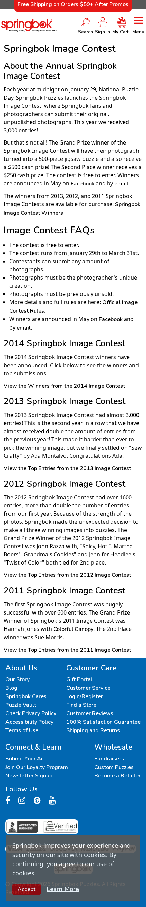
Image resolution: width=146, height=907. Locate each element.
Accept (26, 889)
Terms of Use (21, 730)
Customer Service (88, 688)
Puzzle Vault (20, 705)
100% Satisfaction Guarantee (103, 722)
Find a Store (81, 705)
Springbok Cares (26, 696)
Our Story (17, 679)
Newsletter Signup (28, 775)
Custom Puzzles (114, 767)
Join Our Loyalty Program (36, 767)
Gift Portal (79, 679)
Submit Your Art (25, 758)
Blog (11, 688)
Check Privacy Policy (30, 713)
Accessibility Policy (29, 722)
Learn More (63, 889)
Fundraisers (109, 758)
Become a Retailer (117, 775)
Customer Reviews (89, 713)
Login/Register (84, 696)
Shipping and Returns (93, 730)
